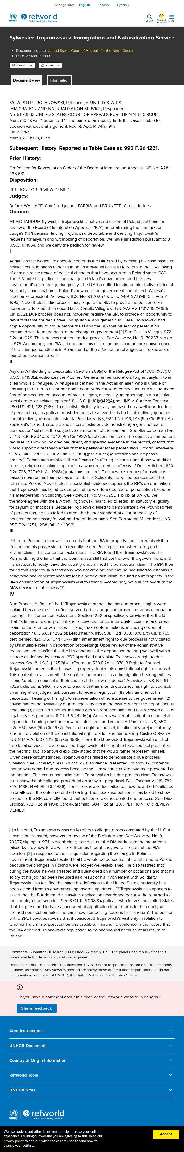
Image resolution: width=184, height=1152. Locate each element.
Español (103, 4)
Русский (123, 4)
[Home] (33, 18)
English (84, 4)
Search (149, 20)
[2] (121, 332)
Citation (21, 65)
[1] (117, 267)
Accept (166, 1134)
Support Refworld (161, 21)
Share (50, 65)
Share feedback (36, 1008)
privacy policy (14, 1141)
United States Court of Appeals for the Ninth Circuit (90, 50)
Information (59, 80)
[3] (62, 588)
